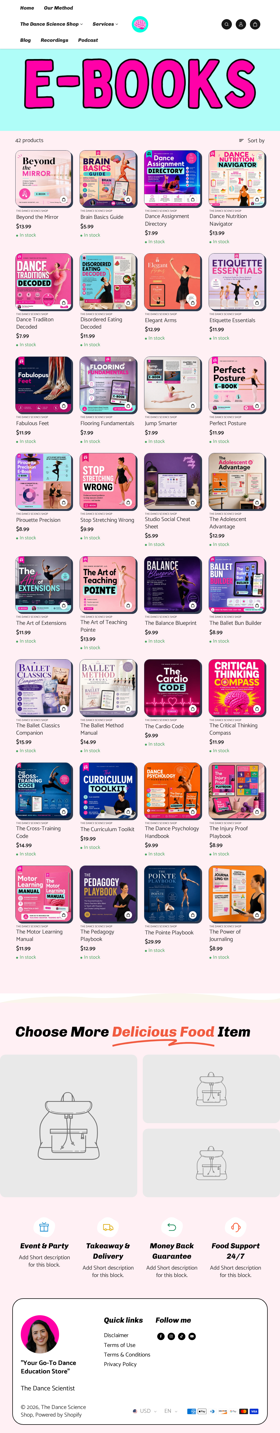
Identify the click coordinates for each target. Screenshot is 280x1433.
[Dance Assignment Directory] (172, 178)
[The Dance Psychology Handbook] (172, 791)
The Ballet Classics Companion (38, 729)
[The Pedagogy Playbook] (108, 894)
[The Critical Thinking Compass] (237, 687)
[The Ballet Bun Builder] (237, 584)
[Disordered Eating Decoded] (108, 281)
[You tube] (192, 1336)
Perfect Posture (227, 423)
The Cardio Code (164, 726)
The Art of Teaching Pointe (103, 626)
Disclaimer (116, 1335)
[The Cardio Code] (172, 687)
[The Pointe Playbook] (172, 894)
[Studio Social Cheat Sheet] (172, 481)
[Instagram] (171, 1336)
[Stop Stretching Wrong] (108, 481)
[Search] (226, 24)
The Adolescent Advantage (227, 523)
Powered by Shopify (58, 1415)
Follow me (173, 1320)
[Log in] (241, 24)
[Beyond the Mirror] (43, 178)
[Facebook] (161, 1336)
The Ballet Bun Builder (235, 623)
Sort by (256, 141)
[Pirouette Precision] (43, 481)
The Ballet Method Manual (102, 729)
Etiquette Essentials (232, 320)
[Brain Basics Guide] (108, 178)
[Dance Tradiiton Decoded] (43, 281)
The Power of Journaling (225, 935)
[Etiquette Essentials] (237, 281)
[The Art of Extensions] (43, 584)
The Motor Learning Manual (39, 935)
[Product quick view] (63, 199)
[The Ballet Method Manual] (108, 687)
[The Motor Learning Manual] (43, 894)
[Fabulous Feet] (43, 385)
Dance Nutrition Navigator (228, 220)
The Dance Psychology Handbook (172, 832)
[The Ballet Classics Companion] (43, 687)
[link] (68, 1126)
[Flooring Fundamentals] (108, 385)
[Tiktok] (181, 1336)
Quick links (123, 1320)
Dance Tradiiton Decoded (35, 323)
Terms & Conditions (127, 1355)
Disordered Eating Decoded (101, 323)
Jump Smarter (161, 423)
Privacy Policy (120, 1364)
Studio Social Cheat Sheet (167, 523)
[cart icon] (255, 24)
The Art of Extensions (41, 623)
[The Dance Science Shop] (140, 24)
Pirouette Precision (38, 520)
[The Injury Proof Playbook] (237, 791)
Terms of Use (119, 1345)
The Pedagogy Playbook (97, 935)
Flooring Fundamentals (107, 423)
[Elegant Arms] (172, 281)
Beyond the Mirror (37, 217)
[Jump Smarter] (172, 385)
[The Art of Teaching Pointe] (108, 584)
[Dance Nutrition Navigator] (237, 178)
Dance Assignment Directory (167, 220)
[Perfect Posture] (237, 385)
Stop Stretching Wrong (107, 520)
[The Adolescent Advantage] (237, 481)
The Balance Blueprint (171, 623)
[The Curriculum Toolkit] (108, 791)
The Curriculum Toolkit (107, 829)
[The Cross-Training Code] (43, 791)
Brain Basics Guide (101, 217)
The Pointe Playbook (169, 933)
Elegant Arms (161, 320)
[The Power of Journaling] (237, 894)
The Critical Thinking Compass (233, 729)
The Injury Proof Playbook (228, 832)
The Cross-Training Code (38, 832)
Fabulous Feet (32, 423)
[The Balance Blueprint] (172, 584)
